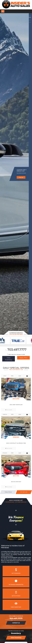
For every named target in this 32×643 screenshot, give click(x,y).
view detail (9, 409)
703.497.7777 (16, 349)
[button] (30, 15)
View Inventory (21, 176)
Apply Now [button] (23, 358)
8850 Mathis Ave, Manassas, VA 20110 (16, 354)
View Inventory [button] (8, 359)
